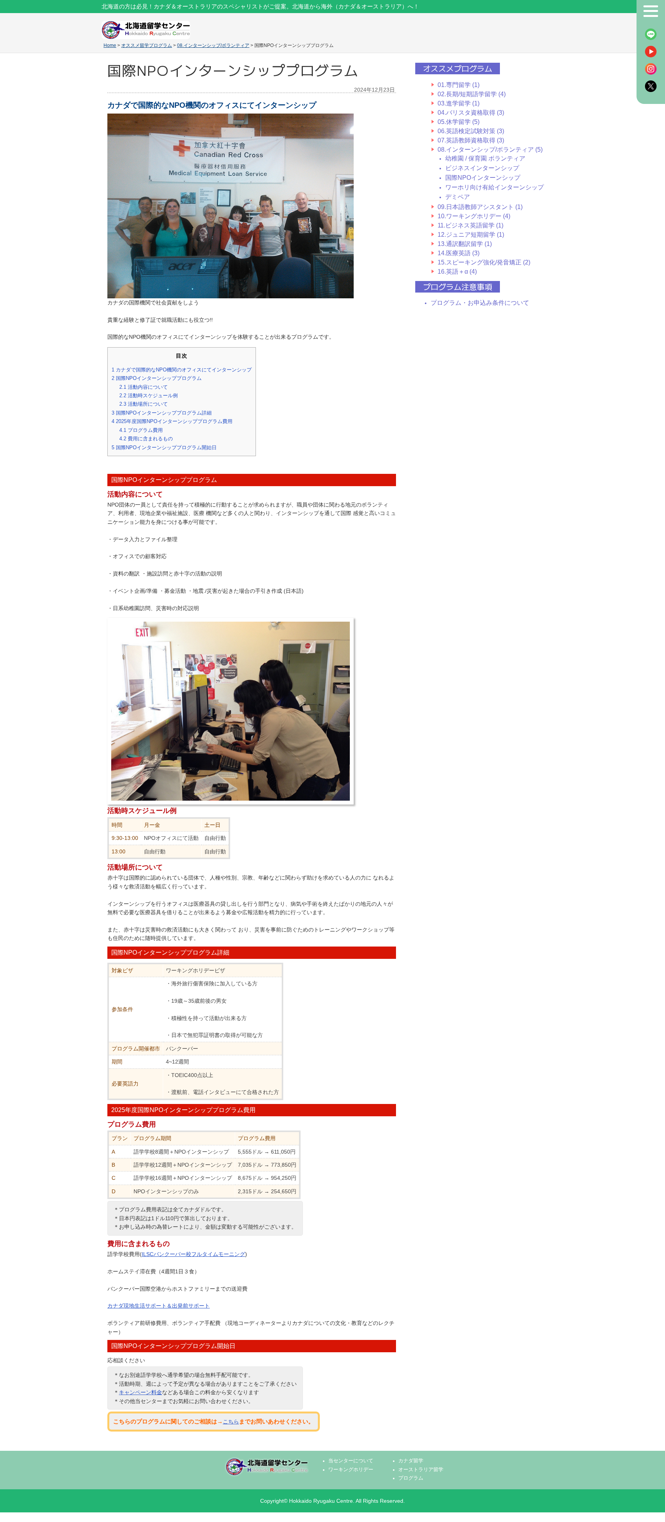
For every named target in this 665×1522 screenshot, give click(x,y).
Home (110, 45)
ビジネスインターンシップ (482, 168)
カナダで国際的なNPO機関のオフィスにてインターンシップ (182, 370)
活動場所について (143, 404)
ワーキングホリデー (350, 1469)
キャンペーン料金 (140, 1392)
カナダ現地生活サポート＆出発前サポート (158, 1306)
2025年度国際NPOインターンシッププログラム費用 (172, 421)
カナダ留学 (410, 1460)
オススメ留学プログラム (146, 45)
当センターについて (350, 1460)
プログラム (410, 1478)
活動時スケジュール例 (148, 395)
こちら (231, 1421)
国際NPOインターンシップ (482, 177)
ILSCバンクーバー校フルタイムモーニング (193, 1254)
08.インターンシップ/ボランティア (213, 45)
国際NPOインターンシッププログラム (157, 378)
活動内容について (143, 387)
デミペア (457, 197)
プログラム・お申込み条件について (480, 302)
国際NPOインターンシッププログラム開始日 (164, 447)
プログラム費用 (141, 430)
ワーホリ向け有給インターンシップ (494, 187)
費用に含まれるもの (146, 439)
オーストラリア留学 (420, 1469)
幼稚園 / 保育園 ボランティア (485, 158)
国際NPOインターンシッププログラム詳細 (162, 413)
